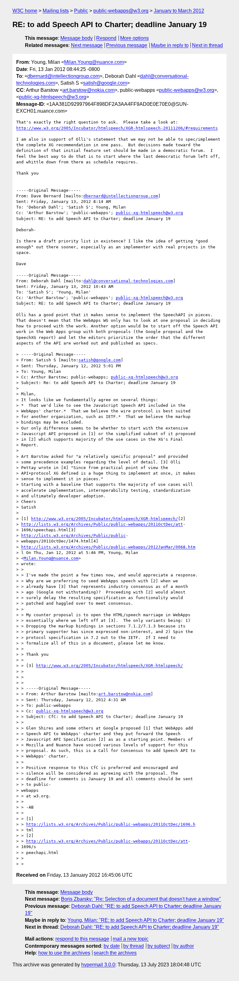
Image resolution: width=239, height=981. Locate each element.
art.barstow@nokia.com (89, 90)
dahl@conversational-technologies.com (128, 281)
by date (112, 946)
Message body (76, 38)
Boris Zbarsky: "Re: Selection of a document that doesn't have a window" (141, 899)
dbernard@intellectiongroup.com (63, 76)
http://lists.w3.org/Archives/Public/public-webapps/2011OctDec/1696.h (110, 824)
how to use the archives (64, 952)
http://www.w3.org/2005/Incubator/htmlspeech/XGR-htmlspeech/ (104, 518)
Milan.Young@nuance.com (94, 62)
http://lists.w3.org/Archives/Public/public (73, 535)
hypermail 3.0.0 (98, 964)
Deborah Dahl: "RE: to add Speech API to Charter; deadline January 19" (139, 927)
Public (81, 10)
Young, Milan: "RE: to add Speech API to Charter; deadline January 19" (146, 920)
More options (134, 38)
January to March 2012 (179, 10)
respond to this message (82, 938)
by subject (159, 946)
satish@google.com (105, 83)
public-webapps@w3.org (120, 10)
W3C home (24, 10)
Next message (87, 45)
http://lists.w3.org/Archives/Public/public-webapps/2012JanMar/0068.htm (108, 547)
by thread (133, 946)
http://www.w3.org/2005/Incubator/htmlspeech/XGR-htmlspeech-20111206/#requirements (117, 128)
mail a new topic (130, 938)
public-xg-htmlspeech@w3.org (52, 97)
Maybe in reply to (170, 45)
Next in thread (207, 45)
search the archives (115, 952)
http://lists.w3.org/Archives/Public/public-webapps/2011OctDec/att (102, 524)
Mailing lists (56, 10)
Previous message (126, 45)
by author (183, 946)
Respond (106, 38)
